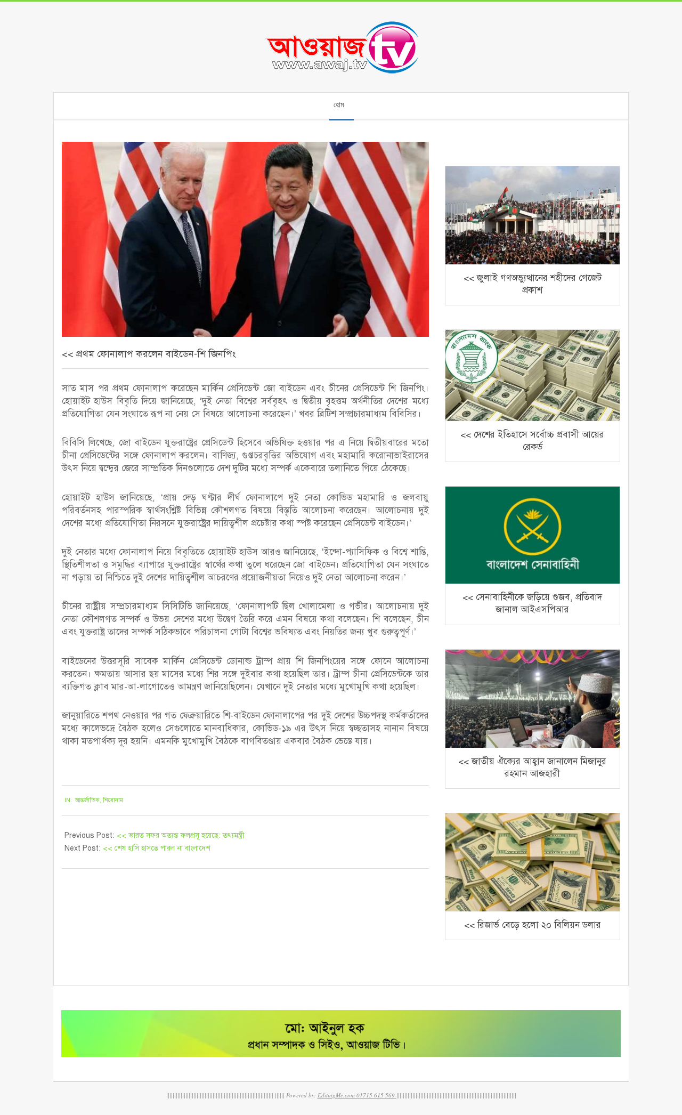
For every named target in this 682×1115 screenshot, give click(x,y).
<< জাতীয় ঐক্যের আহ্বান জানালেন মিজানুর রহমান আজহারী (532, 767)
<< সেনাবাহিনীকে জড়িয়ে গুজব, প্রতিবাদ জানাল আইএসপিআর (532, 603)
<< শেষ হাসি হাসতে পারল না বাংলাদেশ (156, 848)
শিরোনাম (113, 800)
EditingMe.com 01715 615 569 (356, 1095)
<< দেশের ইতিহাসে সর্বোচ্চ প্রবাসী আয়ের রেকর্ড (532, 441)
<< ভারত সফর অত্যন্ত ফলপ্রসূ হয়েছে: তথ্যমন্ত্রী (181, 835)
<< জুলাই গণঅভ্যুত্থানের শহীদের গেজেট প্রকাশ (533, 284)
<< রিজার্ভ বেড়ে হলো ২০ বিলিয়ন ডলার (532, 925)
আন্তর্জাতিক (87, 800)
